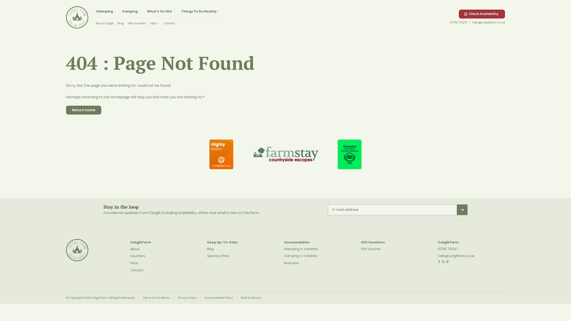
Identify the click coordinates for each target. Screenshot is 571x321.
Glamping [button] (104, 11)
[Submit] (462, 209)
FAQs (134, 263)
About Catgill (105, 23)
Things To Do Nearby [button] (199, 11)
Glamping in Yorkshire (301, 249)
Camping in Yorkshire (300, 256)
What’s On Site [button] (159, 11)
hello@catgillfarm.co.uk (488, 22)
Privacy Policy (187, 298)
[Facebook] (439, 261)
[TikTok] (447, 261)
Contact (169, 23)
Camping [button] (130, 11)
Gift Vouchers (137, 23)
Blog (121, 23)
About (135, 249)
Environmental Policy (219, 298)
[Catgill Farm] (77, 17)
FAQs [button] (153, 23)
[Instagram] (443, 261)
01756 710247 (459, 22)
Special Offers (218, 256)
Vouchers (137, 256)
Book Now (291, 263)
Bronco (256, 298)
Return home (83, 110)
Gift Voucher (371, 249)
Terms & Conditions (156, 298)
